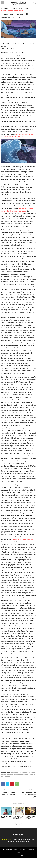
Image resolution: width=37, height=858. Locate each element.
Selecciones (6, 17)
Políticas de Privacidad (10, 849)
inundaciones (14, 774)
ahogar (14, 772)
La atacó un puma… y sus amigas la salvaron (30, 817)
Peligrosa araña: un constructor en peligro (29, 795)
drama (4, 774)
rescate (31, 774)
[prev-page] (16, 824)
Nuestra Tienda (17, 839)
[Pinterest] (12, 784)
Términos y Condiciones (26, 849)
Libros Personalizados (22, 841)
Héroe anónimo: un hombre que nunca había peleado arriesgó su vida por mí (18, 818)
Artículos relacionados (19, 803)
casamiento (29, 772)
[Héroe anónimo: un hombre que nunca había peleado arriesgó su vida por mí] (18, 811)
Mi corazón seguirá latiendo (6, 816)
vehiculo (5, 776)
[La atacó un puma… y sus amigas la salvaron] (30, 811)
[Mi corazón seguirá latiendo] (6, 811)
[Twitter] (7, 784)
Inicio (2, 8)
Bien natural (26, 839)
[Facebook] (3, 784)
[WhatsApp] (17, 784)
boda (21, 772)
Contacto (18, 852)
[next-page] (20, 824)
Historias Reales (8, 8)
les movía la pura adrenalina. (23, 539)
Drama (15, 8)
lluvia (23, 774)
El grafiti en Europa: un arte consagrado (8, 794)
